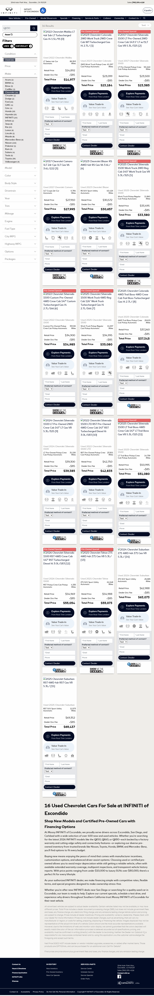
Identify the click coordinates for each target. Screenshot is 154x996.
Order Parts (85, 979)
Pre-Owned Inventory (54, 972)
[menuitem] (20, 59)
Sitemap (15, 981)
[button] (43, 11)
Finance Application (19, 973)
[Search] (33, 28)
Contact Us (16, 964)
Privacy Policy (38, 992)
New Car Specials (53, 975)
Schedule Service (87, 972)
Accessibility (25, 992)
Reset (8, 34)
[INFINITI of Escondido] (20, 10)
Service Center (86, 968)
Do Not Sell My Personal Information (60, 992)
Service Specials (87, 975)
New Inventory (52, 968)
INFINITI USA (17, 977)
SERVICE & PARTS (88, 964)
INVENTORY (51, 964)
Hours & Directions (19, 968)
